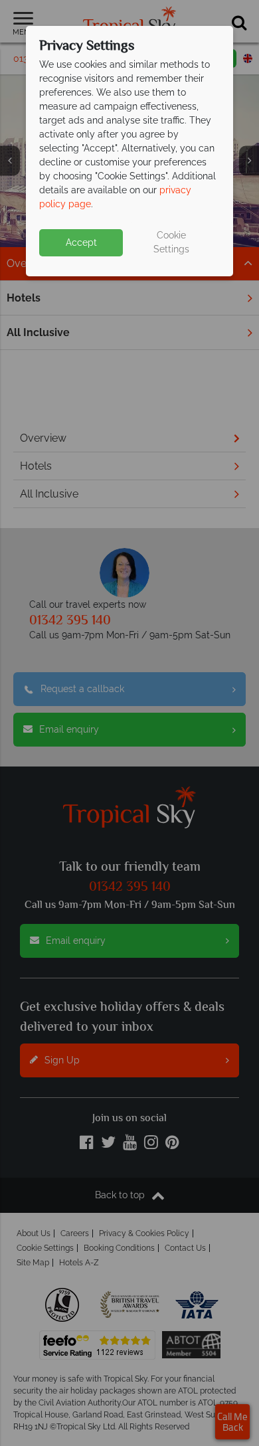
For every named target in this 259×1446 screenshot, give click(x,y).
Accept (81, 242)
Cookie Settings (171, 242)
